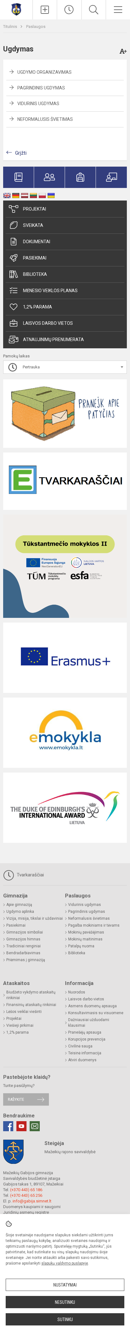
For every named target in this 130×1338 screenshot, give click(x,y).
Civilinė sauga (80, 1046)
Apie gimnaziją (19, 904)
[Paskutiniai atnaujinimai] (69, 9)
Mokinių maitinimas (85, 939)
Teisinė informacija (84, 1053)
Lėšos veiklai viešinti (24, 1011)
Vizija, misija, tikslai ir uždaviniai (34, 918)
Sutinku (65, 1319)
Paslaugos (35, 26)
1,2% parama (37, 306)
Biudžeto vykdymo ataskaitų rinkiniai (31, 995)
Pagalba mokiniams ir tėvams (94, 925)
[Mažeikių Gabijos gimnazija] (16, 9)
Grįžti (21, 153)
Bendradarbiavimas (23, 953)
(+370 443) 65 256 (26, 1195)
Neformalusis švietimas (45, 119)
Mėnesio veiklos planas (50, 290)
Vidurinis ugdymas (38, 103)
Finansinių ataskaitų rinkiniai (31, 1005)
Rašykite (16, 1099)
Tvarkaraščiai (29, 875)
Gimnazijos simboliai (24, 932)
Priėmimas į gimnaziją (25, 960)
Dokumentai (36, 241)
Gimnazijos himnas (23, 939)
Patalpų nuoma (81, 946)
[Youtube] (21, 1126)
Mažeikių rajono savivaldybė (70, 1151)
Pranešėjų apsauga (84, 1032)
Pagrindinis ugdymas (41, 87)
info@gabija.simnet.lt (32, 1201)
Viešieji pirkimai (19, 1025)
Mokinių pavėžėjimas (86, 932)
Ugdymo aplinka (20, 911)
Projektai (34, 208)
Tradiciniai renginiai (23, 946)
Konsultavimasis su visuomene (95, 1013)
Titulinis (10, 26)
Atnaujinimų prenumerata (53, 339)
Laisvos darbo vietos (48, 323)
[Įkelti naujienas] (45, 9)
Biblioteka (35, 274)
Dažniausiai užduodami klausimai (88, 1023)
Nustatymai (65, 1284)
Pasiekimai (34, 257)
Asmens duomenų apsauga (92, 1006)
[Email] (35, 1126)
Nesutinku (65, 1302)
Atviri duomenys (82, 1060)
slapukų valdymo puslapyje (64, 1263)
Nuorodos (76, 992)
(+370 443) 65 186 (26, 1189)
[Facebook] (8, 1126)
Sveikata (33, 225)
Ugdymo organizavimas (44, 72)
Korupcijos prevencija (86, 1039)
